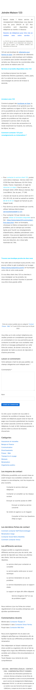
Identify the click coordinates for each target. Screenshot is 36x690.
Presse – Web (6, 453)
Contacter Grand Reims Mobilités (13, 537)
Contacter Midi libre (17, 627)
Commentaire (6, 370)
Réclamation (5, 462)
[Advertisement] (18, 156)
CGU (5, 671)
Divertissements (7, 450)
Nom (3, 394)
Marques (4, 459)
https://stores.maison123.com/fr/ (12, 268)
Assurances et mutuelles (9, 441)
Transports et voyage (8, 456)
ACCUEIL (5, 669)
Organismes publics (8, 465)
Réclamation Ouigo (8, 534)
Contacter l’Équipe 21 (17, 622)
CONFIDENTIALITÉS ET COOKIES (19, 671)
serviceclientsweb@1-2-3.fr (12, 212)
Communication (6, 447)
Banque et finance (7, 444)
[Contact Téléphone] (11, 4)
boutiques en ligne (23, 103)
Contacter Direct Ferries (23, 624)
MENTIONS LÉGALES (17, 669)
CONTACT (29, 669)
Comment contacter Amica (10, 540)
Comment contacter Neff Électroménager (15, 531)
